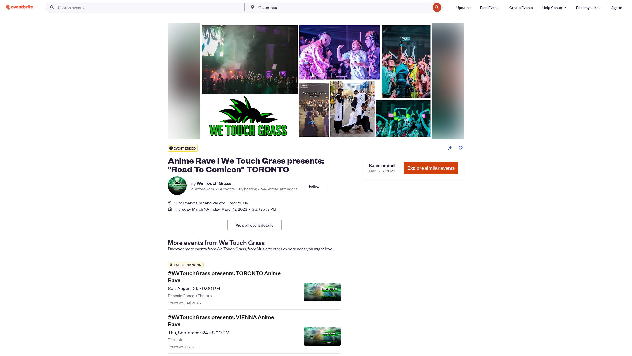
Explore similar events (431, 168)
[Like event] (460, 147)
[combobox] (344, 7)
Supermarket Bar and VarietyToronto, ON (211, 202)
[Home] (19, 7)
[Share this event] (450, 148)
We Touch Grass (214, 183)
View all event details (254, 225)
